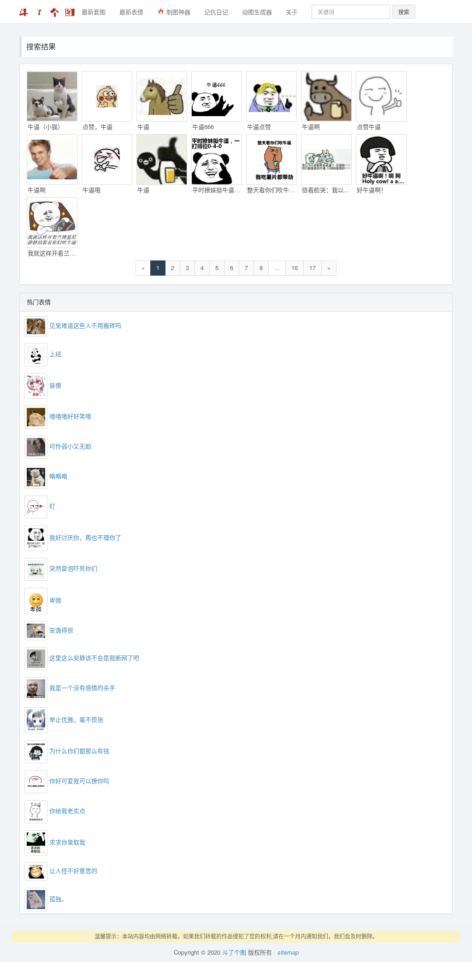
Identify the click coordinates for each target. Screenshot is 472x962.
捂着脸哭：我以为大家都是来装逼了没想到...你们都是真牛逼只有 (327, 189)
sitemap (288, 952)
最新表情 (131, 11)
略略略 (58, 476)
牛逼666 (203, 126)
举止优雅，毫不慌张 (76, 718)
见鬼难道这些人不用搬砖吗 (85, 325)
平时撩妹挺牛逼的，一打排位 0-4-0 (217, 189)
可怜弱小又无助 (70, 446)
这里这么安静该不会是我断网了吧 (94, 657)
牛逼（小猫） (46, 126)
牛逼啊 (311, 126)
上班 (55, 353)
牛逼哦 (91, 189)
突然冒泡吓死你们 (73, 568)
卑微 (55, 600)
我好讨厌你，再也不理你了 (85, 537)
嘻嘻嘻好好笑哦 (70, 416)
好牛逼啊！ (372, 189)
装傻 (55, 385)
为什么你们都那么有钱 (79, 750)
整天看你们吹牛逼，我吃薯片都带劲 (272, 189)
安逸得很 (61, 630)
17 (312, 267)
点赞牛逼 (369, 126)
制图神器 (177, 11)
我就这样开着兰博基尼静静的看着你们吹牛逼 (52, 252)
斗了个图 (234, 952)
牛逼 (143, 126)
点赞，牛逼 (97, 126)
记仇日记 (216, 11)
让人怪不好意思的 (73, 871)
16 (294, 267)
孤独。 (58, 898)
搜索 (403, 12)
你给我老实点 (67, 810)
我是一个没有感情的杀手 (82, 687)
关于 (292, 11)
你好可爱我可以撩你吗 (79, 780)
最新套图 (94, 11)
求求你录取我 (67, 842)
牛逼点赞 (259, 126)
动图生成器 (257, 11)
